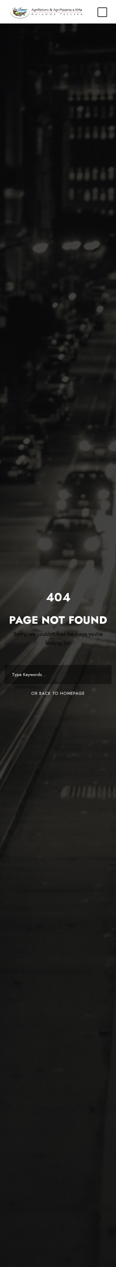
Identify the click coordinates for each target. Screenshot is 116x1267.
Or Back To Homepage (58, 693)
